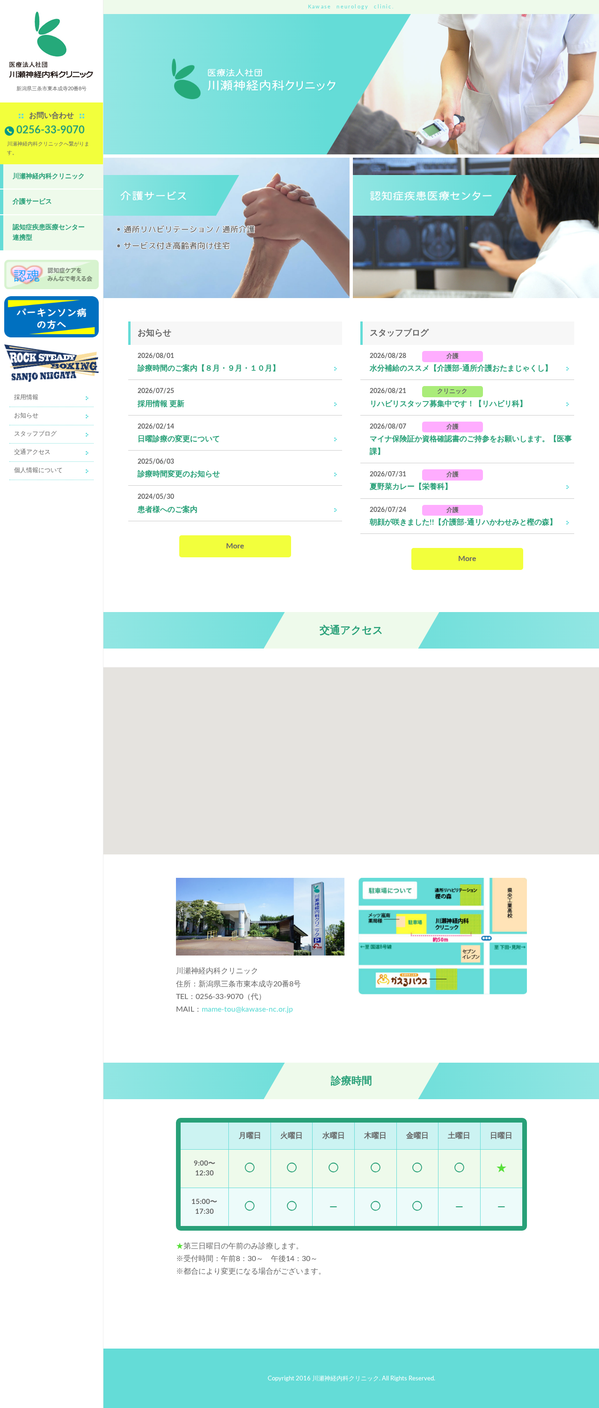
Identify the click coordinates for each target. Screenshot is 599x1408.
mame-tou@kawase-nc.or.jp (247, 1009)
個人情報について (38, 470)
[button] (347, 755)
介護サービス (32, 201)
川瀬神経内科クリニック (49, 176)
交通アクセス (32, 452)
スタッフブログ (35, 434)
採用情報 (26, 397)
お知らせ (26, 416)
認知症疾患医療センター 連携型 (49, 232)
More (235, 546)
